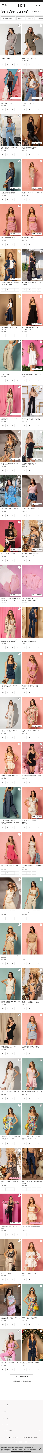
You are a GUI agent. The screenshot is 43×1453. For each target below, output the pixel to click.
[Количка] (40, 5)
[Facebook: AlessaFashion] (3, 1405)
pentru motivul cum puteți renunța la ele (21, 1451)
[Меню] (3, 5)
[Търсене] (6, 5)
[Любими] (37, 5)
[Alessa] (21, 5)
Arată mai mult (21, 1377)
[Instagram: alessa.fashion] (7, 1405)
